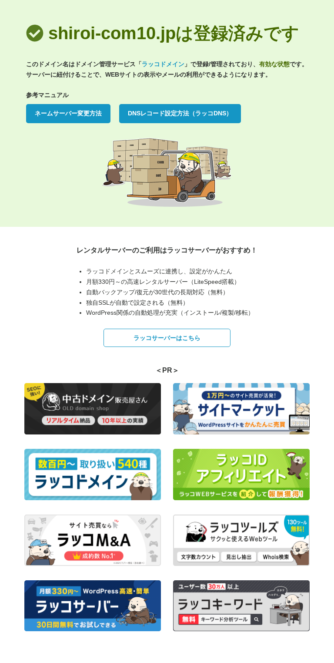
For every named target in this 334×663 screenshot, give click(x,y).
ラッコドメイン (163, 64)
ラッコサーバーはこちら (167, 337)
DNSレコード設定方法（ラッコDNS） (180, 113)
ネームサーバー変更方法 (68, 113)
